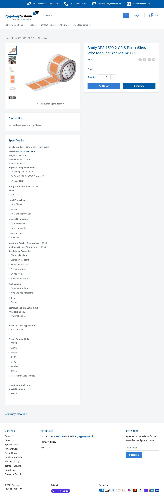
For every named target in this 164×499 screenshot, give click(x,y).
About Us (64, 25)
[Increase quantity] (113, 77)
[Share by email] (153, 59)
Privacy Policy (11, 449)
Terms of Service (13, 466)
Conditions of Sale (13, 457)
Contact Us (10, 436)
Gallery (33, 25)
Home (7, 38)
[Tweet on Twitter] (149, 59)
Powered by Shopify (13, 489)
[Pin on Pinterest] (144, 59)
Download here (27, 151)
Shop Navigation (80, 25)
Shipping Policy (12, 461)
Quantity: (92, 77)
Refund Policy (11, 453)
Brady (91, 59)
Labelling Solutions (14, 25)
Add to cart (104, 86)
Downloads (10, 470)
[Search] (126, 15)
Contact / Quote (48, 25)
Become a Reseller (14, 474)
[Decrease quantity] (100, 77)
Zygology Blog (11, 444)
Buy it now (139, 86)
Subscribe (134, 455)
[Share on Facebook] (140, 59)
